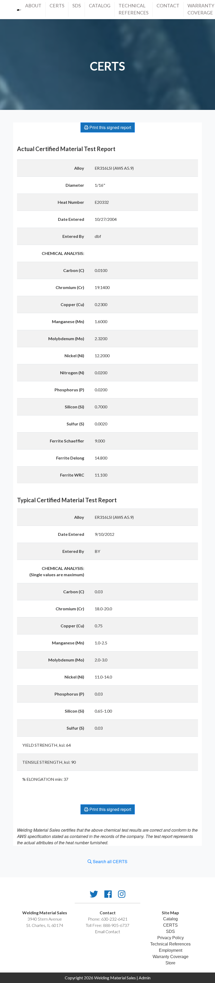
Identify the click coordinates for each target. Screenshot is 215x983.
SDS (76, 5)
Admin (144, 977)
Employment (170, 950)
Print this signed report (109, 127)
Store (170, 963)
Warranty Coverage (200, 9)
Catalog (99, 5)
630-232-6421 (114, 918)
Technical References (170, 944)
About (33, 5)
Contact (168, 5)
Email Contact (107, 931)
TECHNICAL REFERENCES (133, 9)
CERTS (57, 5)
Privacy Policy (170, 938)
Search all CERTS (109, 861)
